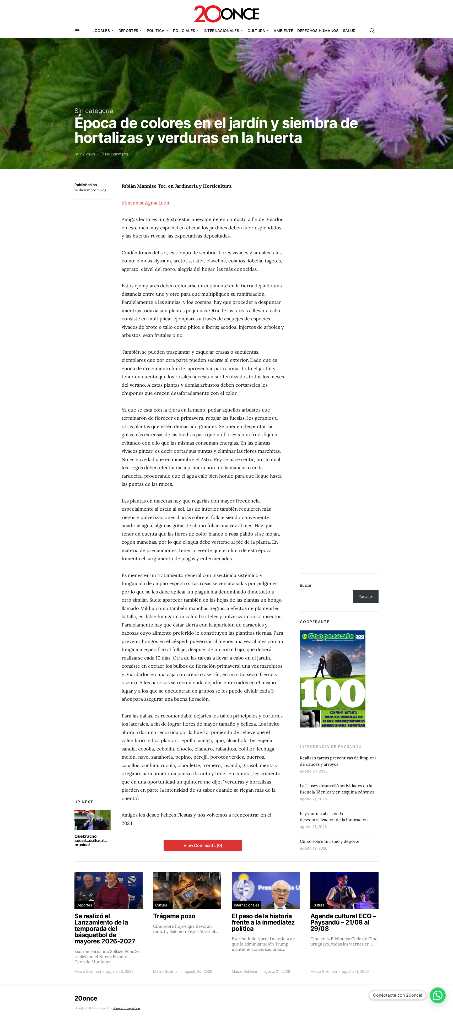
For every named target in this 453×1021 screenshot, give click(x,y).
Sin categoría (93, 111)
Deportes (128, 30)
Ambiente (283, 30)
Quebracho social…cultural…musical (90, 840)
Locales (101, 30)
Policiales (184, 30)
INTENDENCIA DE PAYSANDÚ (331, 746)
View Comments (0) (203, 845)
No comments (116, 154)
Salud (349, 30)
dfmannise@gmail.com (146, 203)
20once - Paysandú (126, 1008)
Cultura (256, 30)
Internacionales (221, 30)
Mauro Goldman (87, 971)
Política (156, 30)
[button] (438, 995)
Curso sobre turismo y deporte (329, 841)
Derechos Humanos (318, 30)
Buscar (305, 585)
